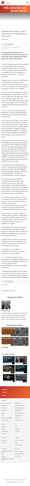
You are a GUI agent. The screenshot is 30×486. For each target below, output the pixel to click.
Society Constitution (19, 454)
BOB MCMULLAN (19, 363)
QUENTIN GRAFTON (7, 363)
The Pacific (17, 431)
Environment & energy (20, 408)
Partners (4, 392)
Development (4, 405)
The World (4, 434)
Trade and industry (19, 420)
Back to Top (4, 284)
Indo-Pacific (4, 440)
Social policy (17, 418)
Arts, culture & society (6, 403)
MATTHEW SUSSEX (19, 372)
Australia (19, 47)
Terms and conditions (19, 440)
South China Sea (5, 420)
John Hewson (5, 39)
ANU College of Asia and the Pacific (8, 459)
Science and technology (7, 418)
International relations (20, 413)
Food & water (4, 410)
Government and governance (9, 47)
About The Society (19, 451)
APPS (3, 454)
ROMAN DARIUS (7, 372)
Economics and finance (20, 405)
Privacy (16, 442)
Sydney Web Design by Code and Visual (15, 482)
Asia (16, 427)
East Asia (4, 429)
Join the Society (18, 456)
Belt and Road (18, 403)
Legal (16, 438)
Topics (4, 401)
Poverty (3, 442)
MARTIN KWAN (19, 381)
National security (18, 415)
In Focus (4, 438)
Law (2, 415)
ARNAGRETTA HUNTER (8, 381)
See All (4, 347)
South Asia (17, 429)
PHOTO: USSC (4, 28)
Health (3, 413)
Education (4, 408)
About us (5, 389)
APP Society (4, 457)
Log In (4, 395)
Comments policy (18, 445)
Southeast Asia (5, 431)
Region (4, 424)
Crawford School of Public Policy (7, 452)
